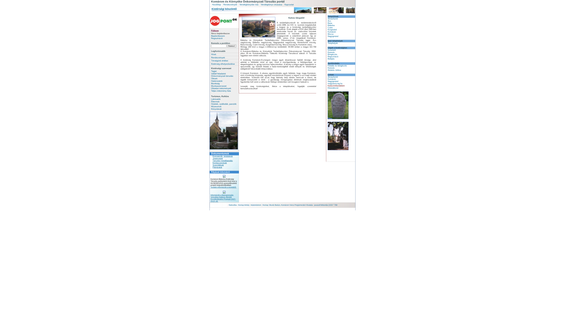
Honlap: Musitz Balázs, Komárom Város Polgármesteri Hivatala (287, 205)
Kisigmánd (332, 30)
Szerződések (218, 165)
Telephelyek (333, 43)
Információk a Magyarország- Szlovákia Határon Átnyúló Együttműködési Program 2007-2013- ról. (223, 198)
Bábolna (331, 25)
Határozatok (216, 81)
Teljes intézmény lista (221, 91)
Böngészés (332, 54)
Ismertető (332, 50)
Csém (330, 27)
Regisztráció (217, 38)
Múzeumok (216, 106)
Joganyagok (218, 158)
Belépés (331, 59)
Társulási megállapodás (223, 161)
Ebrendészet (333, 88)
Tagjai (214, 71)
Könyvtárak (216, 109)
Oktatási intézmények (221, 88)
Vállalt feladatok (218, 73)
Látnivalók (216, 99)
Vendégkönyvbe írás (249, 4)
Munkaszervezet (218, 86)
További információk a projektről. (223, 187)
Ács (329, 21)
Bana (330, 23)
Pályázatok (217, 167)
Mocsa (330, 34)
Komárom (332, 32)
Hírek (213, 54)
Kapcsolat (289, 4)
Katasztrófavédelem (336, 86)
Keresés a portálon (220, 43)
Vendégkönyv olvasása (272, 4)
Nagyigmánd (333, 36)
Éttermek (215, 101)
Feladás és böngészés (337, 66)
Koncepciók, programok (223, 156)
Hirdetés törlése (334, 70)
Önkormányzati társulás (222, 76)
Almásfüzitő (333, 19)
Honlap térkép (244, 205)
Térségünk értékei (219, 60)
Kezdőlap (216, 4)
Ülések (214, 78)
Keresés (331, 52)
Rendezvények (230, 4)
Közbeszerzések (220, 163)
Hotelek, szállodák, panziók (223, 104)
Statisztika (233, 205)
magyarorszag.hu (335, 83)
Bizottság (215, 83)
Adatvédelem (256, 205)
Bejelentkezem (218, 36)
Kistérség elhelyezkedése (223, 64)
